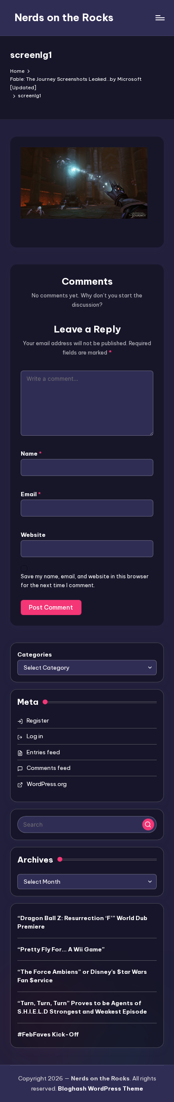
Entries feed (43, 752)
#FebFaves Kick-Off (48, 1034)
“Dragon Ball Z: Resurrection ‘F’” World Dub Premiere (82, 922)
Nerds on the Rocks (64, 17)
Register (38, 720)
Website (33, 535)
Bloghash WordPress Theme (100, 1088)
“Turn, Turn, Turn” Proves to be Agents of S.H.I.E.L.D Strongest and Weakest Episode (82, 1007)
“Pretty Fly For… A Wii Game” (61, 949)
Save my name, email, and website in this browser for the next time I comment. (85, 580)
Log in (35, 736)
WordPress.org (47, 784)
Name (31, 453)
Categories (34, 654)
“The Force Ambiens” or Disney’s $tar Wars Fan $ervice (82, 976)
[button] (148, 824)
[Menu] (159, 17)
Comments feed (49, 768)
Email (31, 494)
